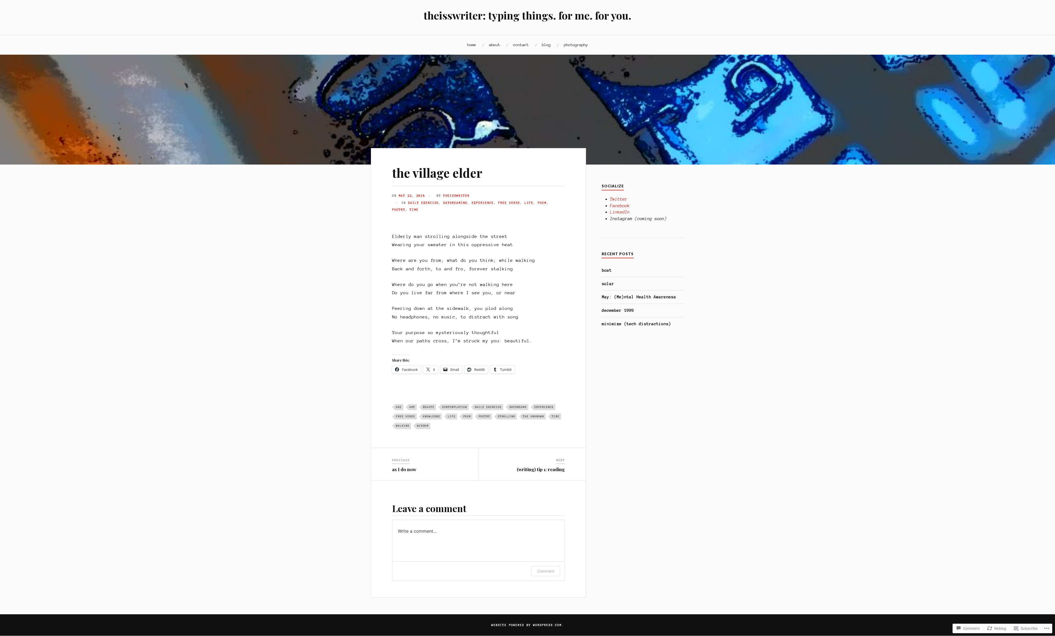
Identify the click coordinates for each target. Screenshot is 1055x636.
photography (576, 45)
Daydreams (518, 407)
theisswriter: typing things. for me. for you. (527, 15)
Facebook (620, 205)
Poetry (398, 209)
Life (528, 202)
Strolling (506, 416)
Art (412, 407)
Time (414, 209)
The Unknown (533, 416)
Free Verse (509, 202)
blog (546, 45)
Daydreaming (455, 202)
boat (607, 270)
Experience (483, 202)
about (494, 45)
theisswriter (456, 195)
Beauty (428, 407)
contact (521, 45)
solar (608, 283)
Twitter (618, 199)
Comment (545, 571)
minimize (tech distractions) (636, 323)
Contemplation (454, 407)
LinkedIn (620, 212)
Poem (542, 202)
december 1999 (618, 310)
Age (399, 407)
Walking (402, 425)
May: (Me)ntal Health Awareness (639, 297)
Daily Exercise (423, 202)
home (471, 45)
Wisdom (423, 425)
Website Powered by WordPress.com (526, 625)
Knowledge (431, 416)
